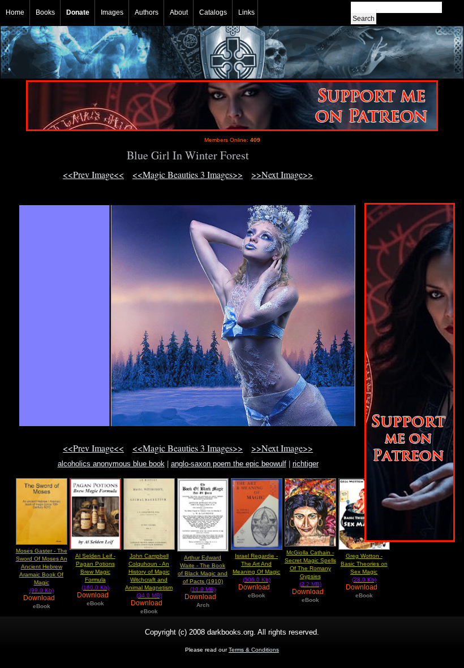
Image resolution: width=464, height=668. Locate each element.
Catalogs (213, 12)
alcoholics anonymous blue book (111, 463)
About (179, 12)
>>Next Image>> (282, 174)
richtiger (306, 463)
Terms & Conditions (254, 650)
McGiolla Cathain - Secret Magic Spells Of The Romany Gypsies (310, 568)
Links (246, 12)
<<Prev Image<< (93, 174)
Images (112, 12)
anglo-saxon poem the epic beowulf (228, 463)
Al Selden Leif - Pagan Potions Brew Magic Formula (95, 572)
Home (15, 12)
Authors (146, 12)
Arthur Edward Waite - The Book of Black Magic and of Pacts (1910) (202, 573)
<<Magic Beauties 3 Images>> (187, 174)
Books (45, 12)
